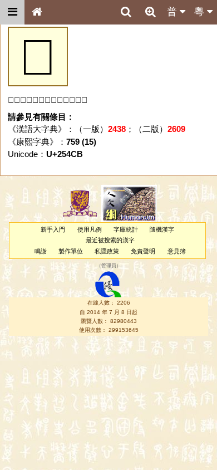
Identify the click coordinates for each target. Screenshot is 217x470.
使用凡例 (89, 229)
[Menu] (12, 12)
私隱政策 (107, 251)
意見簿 (176, 251)
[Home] (36, 12)
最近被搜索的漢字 (110, 240)
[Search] (126, 12)
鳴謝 (40, 251)
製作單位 (70, 251)
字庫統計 (126, 229)
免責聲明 (143, 251)
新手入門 (53, 229)
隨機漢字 (162, 229)
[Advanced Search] (150, 11)
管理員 (108, 265)
